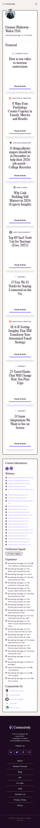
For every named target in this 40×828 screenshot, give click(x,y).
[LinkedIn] (10, 752)
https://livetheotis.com (17, 486)
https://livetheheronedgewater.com (21, 502)
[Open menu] (36, 4)
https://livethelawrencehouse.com (21, 490)
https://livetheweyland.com (19, 539)
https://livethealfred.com (18, 506)
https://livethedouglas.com (19, 542)
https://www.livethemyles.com (20, 533)
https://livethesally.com (17, 498)
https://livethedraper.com (18, 495)
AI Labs (20, 783)
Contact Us (20, 794)
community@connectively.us (20, 740)
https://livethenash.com (17, 509)
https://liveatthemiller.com (18, 481)
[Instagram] (29, 752)
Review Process (20, 766)
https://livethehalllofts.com (19, 512)
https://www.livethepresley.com (20, 478)
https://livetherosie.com (17, 524)
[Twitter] (17, 752)
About (20, 761)
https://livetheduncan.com (18, 518)
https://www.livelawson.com (19, 545)
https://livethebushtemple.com (20, 530)
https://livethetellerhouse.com (20, 515)
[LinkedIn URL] (7, 468)
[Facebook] (23, 752)
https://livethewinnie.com (18, 527)
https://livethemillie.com (18, 536)
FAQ (20, 789)
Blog (20, 772)
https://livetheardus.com (18, 521)
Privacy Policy (20, 800)
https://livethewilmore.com (19, 483)
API (20, 777)
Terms (20, 805)
